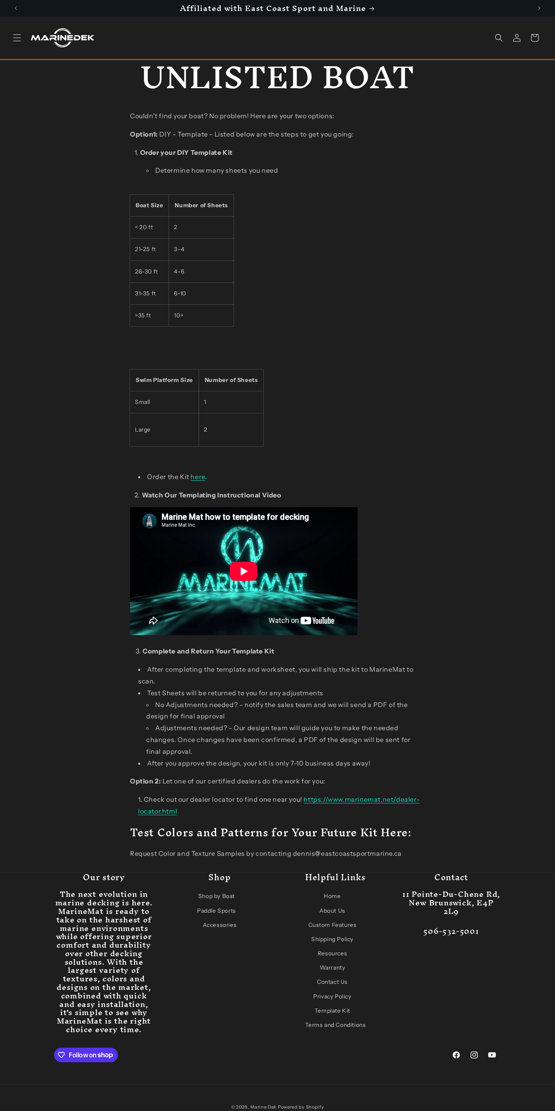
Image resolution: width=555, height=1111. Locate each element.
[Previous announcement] (16, 8)
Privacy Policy (332, 996)
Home (332, 896)
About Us (332, 910)
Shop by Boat (216, 896)
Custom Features (332, 924)
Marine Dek (263, 1107)
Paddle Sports (216, 910)
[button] (17, 38)
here (198, 477)
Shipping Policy (332, 939)
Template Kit (332, 1010)
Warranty (332, 967)
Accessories (220, 924)
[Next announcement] (539, 8)
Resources (332, 953)
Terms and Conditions (335, 1025)
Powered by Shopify (301, 1107)
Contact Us (332, 981)
